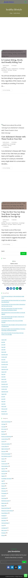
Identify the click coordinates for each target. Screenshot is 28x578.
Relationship (3, 503)
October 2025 (4, 357)
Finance (3, 461)
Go (24, 562)
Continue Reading (7, 90)
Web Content (4, 530)
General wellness (4, 466)
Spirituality (3, 520)
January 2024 (4, 381)
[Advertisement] (14, 32)
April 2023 (3, 404)
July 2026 (3, 342)
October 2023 (4, 389)
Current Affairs (4, 446)
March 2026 (3, 352)
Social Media (3, 518)
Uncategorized (4, 528)
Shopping (3, 515)
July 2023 (3, 396)
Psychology (3, 498)
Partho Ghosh (6, 65)
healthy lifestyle (17, 13)
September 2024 (4, 369)
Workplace (3, 532)
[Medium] (17, 288)
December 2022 (4, 413)
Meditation (3, 488)
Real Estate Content (5, 500)
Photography (4, 493)
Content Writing (4, 439)
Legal (2, 481)
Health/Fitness (15, 68)
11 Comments (6, 147)
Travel (2, 525)
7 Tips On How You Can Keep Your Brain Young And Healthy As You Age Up (13, 214)
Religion (3, 505)
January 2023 (4, 411)
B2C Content (4, 429)
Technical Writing (4, 523)
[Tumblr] (20, 288)
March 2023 (3, 406)
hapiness (3, 468)
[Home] (8, 13)
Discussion (8, 68)
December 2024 (4, 362)
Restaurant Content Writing (7, 510)
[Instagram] (11, 288)
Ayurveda (3, 426)
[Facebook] (7, 288)
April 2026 (3, 349)
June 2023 (3, 399)
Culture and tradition (5, 443)
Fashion (3, 458)
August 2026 (3, 339)
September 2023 (4, 391)
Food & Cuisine (4, 463)
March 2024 (3, 379)
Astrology (3, 424)
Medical (15, 224)
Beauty (2, 431)
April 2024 (3, 376)
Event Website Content (6, 456)
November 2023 (4, 386)
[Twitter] (19, 567)
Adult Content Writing (5, 421)
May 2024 (3, 374)
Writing (14, 70)
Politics (2, 495)
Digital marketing (4, 448)
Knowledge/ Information (6, 478)
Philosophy (3, 490)
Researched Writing (5, 508)
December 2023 (4, 384)
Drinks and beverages (5, 453)
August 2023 (3, 394)
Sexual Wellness (4, 513)
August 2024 (3, 371)
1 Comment (5, 72)
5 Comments (5, 226)
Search (2, 251)
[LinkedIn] (14, 288)
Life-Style (10, 70)
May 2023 (3, 401)
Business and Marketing (6, 436)
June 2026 (3, 344)
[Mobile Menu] (26, 2)
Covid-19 (3, 441)
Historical (3, 473)
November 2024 (4, 364)
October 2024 (4, 366)
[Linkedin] (12, 567)
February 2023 (4, 408)
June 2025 (3, 359)
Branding (3, 434)
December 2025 (4, 354)
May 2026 (3, 347)
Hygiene (3, 476)
